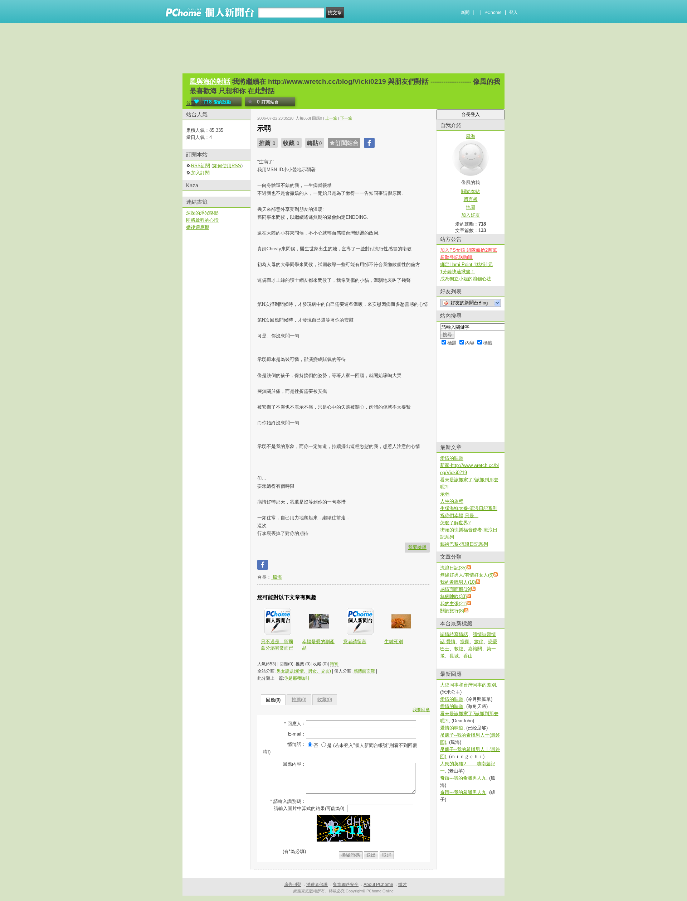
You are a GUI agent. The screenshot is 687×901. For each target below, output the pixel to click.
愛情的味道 (451, 458)
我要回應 (421, 709)
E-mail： (297, 734)
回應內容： (294, 764)
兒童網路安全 (346, 884)
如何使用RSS (227, 165)
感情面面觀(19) (455, 589)
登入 (513, 12)
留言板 (471, 199)
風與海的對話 (210, 81)
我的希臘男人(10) (458, 582)
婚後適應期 (197, 227)
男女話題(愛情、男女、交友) (304, 671)
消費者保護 (317, 884)
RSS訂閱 (200, 165)
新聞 (465, 12)
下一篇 (346, 118)
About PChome (378, 884)
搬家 (464, 641)
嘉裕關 (475, 648)
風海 (276, 577)
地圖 (470, 207)
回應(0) (273, 700)
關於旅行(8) (452, 610)
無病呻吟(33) (453, 596)
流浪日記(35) (453, 567)
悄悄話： (296, 744)
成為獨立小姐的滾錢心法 (465, 278)
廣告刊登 (292, 884)
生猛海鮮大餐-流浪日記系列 (468, 508)
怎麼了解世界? (455, 522)
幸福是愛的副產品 (318, 645)
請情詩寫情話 (454, 634)
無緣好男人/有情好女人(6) (466, 575)
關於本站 (470, 191)
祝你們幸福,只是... (459, 515)
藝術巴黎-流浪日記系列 (464, 544)
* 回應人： (295, 723)
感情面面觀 (364, 671)
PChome (493, 12)
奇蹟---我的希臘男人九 (463, 778)
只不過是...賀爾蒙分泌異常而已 (277, 645)
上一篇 (331, 118)
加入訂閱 (200, 172)
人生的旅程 (451, 501)
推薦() (299, 699)
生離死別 (393, 641)
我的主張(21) (453, 603)
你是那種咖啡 (297, 678)
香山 (468, 656)
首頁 (190, 103)
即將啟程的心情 (202, 220)
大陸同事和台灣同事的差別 (468, 685)
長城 (454, 656)
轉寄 (334, 663)
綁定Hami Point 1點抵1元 (466, 264)
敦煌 (458, 648)
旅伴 (478, 641)
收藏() (324, 699)
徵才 (402, 884)
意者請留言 (354, 641)
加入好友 (470, 215)
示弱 (444, 494)
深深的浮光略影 (202, 213)
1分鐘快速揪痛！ (457, 271)
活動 (205, 103)
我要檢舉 (417, 547)
